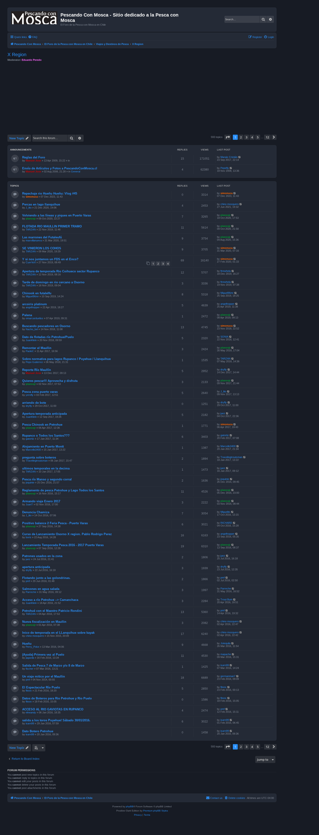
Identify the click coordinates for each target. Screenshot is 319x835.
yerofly (29, 395)
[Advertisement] (147, 98)
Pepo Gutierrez (34, 362)
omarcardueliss (34, 318)
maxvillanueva (34, 240)
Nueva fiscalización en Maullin (44, 621)
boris (28, 537)
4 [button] (252, 137)
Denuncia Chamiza (35, 512)
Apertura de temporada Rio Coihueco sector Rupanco (60, 271)
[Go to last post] (239, 157)
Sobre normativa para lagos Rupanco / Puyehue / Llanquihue (66, 359)
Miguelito (225, 511)
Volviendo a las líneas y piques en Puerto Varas (56, 215)
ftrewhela (225, 271)
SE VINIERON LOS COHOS (41, 248)
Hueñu (27, 643)
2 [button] (241, 137)
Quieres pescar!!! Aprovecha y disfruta (50, 381)
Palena (27, 315)
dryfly (223, 369)
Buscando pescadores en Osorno (46, 326)
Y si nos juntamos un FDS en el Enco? (50, 259)
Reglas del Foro (33, 157)
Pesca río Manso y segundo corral (47, 479)
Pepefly (224, 168)
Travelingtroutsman (37, 460)
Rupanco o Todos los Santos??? (46, 435)
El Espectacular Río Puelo (41, 687)
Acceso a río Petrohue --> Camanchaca (50, 600)
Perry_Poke (32, 646)
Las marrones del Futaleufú (42, 237)
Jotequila (225, 643)
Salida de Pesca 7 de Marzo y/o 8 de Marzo (53, 665)
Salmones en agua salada (40, 589)
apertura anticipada (36, 567)
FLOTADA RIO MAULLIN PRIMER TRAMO (52, 226)
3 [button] (246, 137)
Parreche (31, 592)
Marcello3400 (33, 449)
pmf (28, 581)
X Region (16, 54)
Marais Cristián (228, 157)
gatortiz (30, 438)
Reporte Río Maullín (36, 370)
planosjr (31, 218)
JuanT (29, 504)
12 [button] (267, 137)
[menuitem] (32, 37)
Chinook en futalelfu (36, 293)
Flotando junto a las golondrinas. (46, 578)
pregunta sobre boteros (39, 457)
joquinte (30, 482)
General (75, 171)
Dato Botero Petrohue (37, 731)
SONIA (224, 336)
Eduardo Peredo (32, 59)
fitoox (29, 690)
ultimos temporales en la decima (46, 468)
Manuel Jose (33, 160)
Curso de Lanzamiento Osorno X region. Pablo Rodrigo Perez (67, 534)
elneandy (31, 712)
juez (222, 413)
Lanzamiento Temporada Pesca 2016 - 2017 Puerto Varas (63, 545)
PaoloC (30, 351)
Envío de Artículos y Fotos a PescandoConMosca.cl (59, 168)
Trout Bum (226, 599)
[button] (227, 137)
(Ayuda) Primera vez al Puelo (43, 654)
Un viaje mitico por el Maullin (43, 676)
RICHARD (226, 522)
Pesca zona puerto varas (40, 392)
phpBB (129, 806)
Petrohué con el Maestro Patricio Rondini (52, 611)
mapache (225, 654)
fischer (29, 668)
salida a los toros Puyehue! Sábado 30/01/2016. (56, 720)
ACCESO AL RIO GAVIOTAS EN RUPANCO (52, 709)
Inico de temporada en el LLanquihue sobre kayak (58, 632)
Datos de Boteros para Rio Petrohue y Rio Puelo (57, 698)
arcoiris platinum (34, 304)
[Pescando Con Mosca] (34, 17)
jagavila (30, 657)
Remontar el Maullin (36, 348)
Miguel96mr (32, 296)
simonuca (32, 196)
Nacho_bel (32, 329)
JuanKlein (31, 340)
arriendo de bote (34, 402)
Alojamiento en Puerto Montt (43, 446)
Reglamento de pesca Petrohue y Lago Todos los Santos (63, 490)
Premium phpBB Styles (155, 810)
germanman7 (227, 676)
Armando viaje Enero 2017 (41, 501)
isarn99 (224, 665)
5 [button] (258, 137)
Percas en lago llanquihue (41, 204)
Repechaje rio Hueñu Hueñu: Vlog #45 (49, 193)
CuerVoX (31, 262)
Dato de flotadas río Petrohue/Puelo (48, 337)
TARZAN (31, 229)
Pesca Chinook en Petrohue (42, 424)
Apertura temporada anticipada (44, 413)
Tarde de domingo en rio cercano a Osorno (53, 282)
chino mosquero (229, 204)
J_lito (29, 207)
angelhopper (33, 307)
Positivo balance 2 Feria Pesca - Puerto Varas (55, 523)
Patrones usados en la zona (42, 556)
